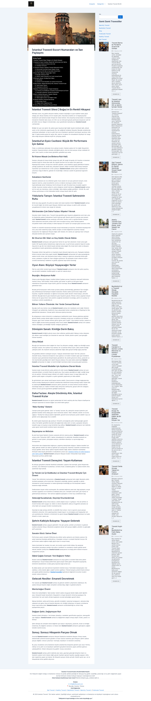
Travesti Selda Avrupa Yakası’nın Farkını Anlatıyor (117, 470)
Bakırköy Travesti (104, 25)
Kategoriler (100, 4)
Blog (100, 31)
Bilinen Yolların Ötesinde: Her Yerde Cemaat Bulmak (49, 76)
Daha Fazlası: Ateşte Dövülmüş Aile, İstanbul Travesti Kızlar (50, 83)
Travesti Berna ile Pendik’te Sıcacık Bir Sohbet (117, 45)
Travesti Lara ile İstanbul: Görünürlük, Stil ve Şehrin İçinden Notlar (117, 103)
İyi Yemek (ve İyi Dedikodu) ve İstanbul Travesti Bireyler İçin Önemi (52, 90)
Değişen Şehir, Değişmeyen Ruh (44, 103)
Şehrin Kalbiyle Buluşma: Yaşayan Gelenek (45, 94)
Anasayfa (92, 4)
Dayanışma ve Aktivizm (42, 87)
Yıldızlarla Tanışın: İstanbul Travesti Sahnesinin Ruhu (48, 67)
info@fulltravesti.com (76, 684)
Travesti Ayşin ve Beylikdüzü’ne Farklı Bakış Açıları (117, 530)
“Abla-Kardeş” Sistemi (41, 85)
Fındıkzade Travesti (105, 34)
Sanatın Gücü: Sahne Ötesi (42, 96)
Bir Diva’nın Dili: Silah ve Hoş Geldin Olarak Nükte (48, 71)
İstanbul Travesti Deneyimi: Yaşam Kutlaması (46, 89)
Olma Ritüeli (39, 80)
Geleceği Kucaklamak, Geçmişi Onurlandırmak (48, 92)
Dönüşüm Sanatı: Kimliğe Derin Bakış (44, 78)
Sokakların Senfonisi (42, 65)
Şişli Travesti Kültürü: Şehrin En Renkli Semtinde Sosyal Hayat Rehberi (117, 167)
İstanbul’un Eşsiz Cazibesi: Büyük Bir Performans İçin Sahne (50, 62)
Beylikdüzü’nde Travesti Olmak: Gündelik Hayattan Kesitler (117, 291)
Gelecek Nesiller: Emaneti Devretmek (44, 99)
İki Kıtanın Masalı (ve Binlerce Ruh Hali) (45, 64)
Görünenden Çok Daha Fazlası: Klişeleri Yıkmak (47, 69)
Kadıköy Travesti (104, 36)
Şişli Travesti (103, 39)
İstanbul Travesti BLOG (114, 4)
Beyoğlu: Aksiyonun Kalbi (43, 74)
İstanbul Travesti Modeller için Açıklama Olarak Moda (49, 81)
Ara (100, 14)
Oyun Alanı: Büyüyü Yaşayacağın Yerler (45, 73)
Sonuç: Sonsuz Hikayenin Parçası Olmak (46, 105)
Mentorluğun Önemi (41, 101)
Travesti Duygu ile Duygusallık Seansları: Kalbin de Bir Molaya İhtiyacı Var (116, 414)
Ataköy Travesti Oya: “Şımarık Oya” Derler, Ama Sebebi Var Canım (117, 224)
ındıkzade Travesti (98, 690)
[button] (104, 4)
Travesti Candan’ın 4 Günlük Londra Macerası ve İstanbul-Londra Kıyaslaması (117, 350)
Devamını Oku (116, 94)
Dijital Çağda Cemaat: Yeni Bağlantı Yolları (47, 97)
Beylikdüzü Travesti (105, 28)
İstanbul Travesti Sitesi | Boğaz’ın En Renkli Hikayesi (48, 60)
